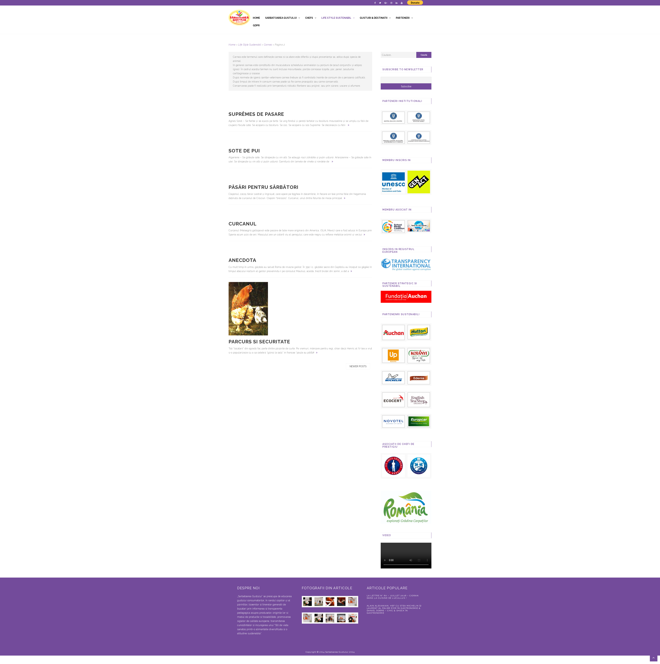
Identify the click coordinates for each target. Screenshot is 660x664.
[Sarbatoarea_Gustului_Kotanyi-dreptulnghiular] (419, 355)
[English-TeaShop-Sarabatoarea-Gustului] (419, 399)
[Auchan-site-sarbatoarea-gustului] (393, 332)
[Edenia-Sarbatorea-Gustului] (419, 377)
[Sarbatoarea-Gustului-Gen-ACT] (419, 181)
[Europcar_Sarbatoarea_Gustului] (419, 421)
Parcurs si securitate (259, 342)
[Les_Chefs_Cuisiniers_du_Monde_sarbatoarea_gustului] (393, 465)
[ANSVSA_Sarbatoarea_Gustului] (419, 137)
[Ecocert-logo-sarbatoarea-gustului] (393, 399)
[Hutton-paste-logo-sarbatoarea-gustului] (419, 331)
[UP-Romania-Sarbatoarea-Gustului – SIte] (393, 355)
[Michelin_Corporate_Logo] (393, 377)
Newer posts (358, 366)
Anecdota (242, 260)
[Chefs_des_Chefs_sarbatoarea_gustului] (419, 465)
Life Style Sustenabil (336, 17)
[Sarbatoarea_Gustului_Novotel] (393, 421)
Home (256, 17)
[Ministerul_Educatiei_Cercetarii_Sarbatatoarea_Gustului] (393, 117)
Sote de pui (244, 151)
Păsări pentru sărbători (263, 187)
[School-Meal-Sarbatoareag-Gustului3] (393, 226)
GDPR (256, 25)
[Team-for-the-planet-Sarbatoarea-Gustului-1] (419, 225)
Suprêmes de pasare (256, 114)
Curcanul (243, 224)
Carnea (268, 44)
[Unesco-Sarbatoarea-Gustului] (393, 181)
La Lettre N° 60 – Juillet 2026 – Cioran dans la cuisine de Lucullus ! (393, 596)
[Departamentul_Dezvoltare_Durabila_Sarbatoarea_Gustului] (419, 117)
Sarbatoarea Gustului (281, 17)
